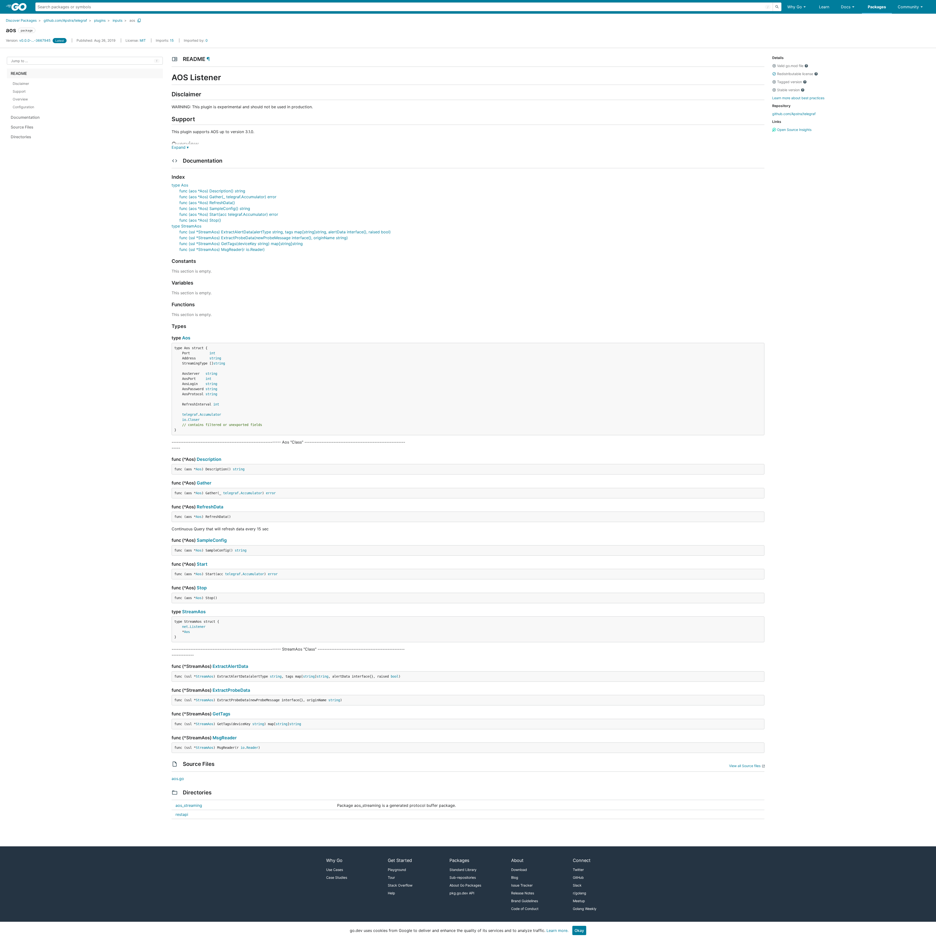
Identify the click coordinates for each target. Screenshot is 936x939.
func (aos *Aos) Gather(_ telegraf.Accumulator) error (227, 196)
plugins (100, 20)
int (212, 353)
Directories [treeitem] (21, 136)
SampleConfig (212, 540)
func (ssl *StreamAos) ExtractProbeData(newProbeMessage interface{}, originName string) (263, 237)
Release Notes (522, 893)
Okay (579, 930)
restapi (182, 814)
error (271, 493)
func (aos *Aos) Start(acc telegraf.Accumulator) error (228, 214)
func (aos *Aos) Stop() (200, 220)
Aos (186, 337)
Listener (197, 627)
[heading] (20, 7)
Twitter (578, 870)
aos (132, 20)
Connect (582, 860)
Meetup (579, 901)
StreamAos (194, 611)
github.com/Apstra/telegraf (65, 20)
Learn (824, 6)
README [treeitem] (19, 73)
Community (908, 6)
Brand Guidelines (524, 901)
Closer (194, 420)
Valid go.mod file (790, 66)
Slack (577, 885)
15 (165, 40)
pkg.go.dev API (461, 893)
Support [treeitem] (19, 91)
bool (395, 676)
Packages (877, 6)
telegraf (190, 414)
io (184, 420)
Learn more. (557, 930)
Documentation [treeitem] (25, 117)
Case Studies (336, 877)
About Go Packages (465, 885)
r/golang (579, 893)
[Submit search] (777, 6)
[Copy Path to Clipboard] (139, 20)
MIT (143, 40)
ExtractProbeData (231, 690)
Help (391, 893)
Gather (204, 482)
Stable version (788, 90)
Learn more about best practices (798, 98)
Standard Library (463, 870)
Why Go (794, 6)
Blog (514, 877)
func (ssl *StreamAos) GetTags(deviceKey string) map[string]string (241, 243)
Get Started (400, 860)
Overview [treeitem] (20, 99)
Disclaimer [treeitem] (21, 83)
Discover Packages (21, 20)
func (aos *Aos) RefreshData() (207, 202)
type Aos (180, 185)
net (185, 627)
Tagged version (789, 82)
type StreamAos (186, 226)
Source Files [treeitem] (22, 127)
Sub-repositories (462, 877)
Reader (252, 748)
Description (209, 459)
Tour (391, 877)
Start (202, 564)
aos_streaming (189, 805)
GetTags (221, 713)
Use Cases (334, 870)
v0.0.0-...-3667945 (29, 40)
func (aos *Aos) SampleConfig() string (214, 208)
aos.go (178, 778)
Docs (845, 6)
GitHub (578, 877)
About (517, 860)
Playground (397, 870)
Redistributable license (795, 74)
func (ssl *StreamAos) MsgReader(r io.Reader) (222, 249)
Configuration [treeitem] (23, 107)
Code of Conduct (524, 909)
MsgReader (225, 737)
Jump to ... (19, 61)
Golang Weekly (584, 909)
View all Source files (744, 766)
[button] (774, 66)
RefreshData (210, 506)
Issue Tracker (522, 885)
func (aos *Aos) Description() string (212, 190)
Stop (202, 587)
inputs (117, 20)
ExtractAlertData (230, 666)
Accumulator (210, 414)
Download (519, 870)
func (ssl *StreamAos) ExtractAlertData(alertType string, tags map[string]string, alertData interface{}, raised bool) (285, 231)
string (215, 358)
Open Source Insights (793, 130)
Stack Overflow (400, 885)
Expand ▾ (180, 147)
